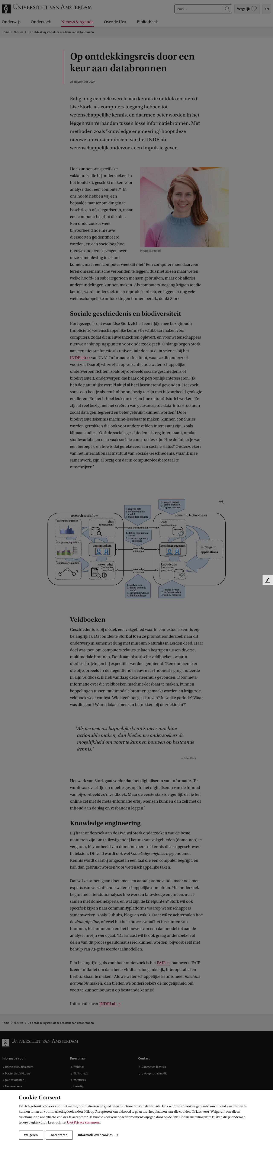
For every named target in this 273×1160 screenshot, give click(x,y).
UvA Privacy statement (83, 1122)
